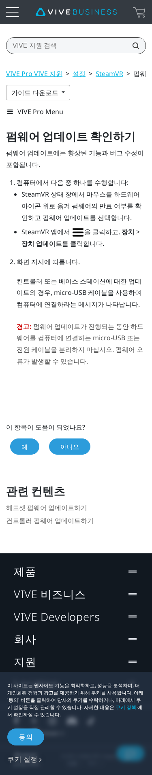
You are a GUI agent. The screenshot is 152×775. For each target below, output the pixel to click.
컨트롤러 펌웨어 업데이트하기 (50, 520)
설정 (79, 73)
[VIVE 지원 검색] (133, 46)
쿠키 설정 (22, 759)
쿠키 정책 (126, 707)
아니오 (69, 447)
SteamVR (109, 73)
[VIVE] (76, 12)
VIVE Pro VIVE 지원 (34, 73)
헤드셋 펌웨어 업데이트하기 (46, 507)
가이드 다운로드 (35, 92)
